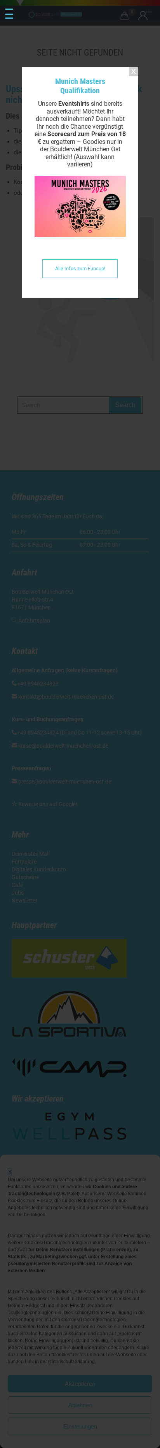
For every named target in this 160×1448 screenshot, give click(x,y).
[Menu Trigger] (9, 14)
